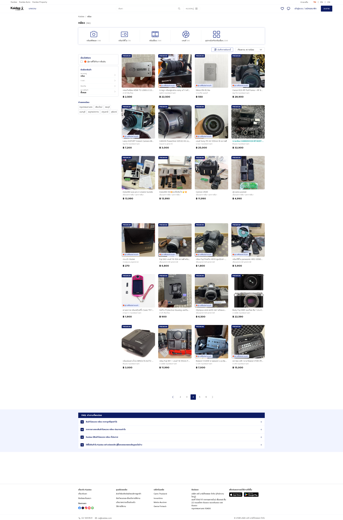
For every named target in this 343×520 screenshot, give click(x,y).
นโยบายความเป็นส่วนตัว (125, 502)
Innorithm (158, 498)
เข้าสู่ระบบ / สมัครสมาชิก (305, 8)
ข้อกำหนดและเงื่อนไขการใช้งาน (128, 498)
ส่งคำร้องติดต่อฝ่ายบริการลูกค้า (128, 493)
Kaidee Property (39, 2)
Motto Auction (160, 502)
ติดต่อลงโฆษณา (84, 498)
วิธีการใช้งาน (121, 506)
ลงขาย (327, 8)
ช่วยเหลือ (304, 2)
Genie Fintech (160, 506)
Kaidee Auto (24, 2)
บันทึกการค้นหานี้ (224, 49)
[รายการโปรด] (282, 8)
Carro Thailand (160, 493)
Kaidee (14, 2)
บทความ (32, 8)
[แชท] (288, 8)
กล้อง (89, 16)
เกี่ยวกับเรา (82, 493)
